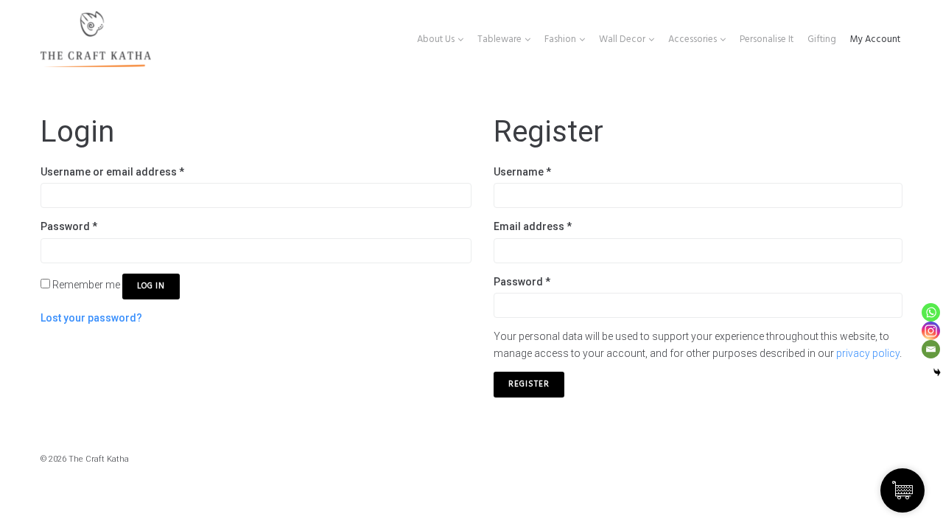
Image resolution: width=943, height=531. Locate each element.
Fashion (560, 39)
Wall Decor (622, 39)
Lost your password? (91, 318)
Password (69, 226)
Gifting (821, 39)
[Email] (931, 349)
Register (529, 384)
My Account (875, 39)
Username (522, 172)
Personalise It (766, 39)
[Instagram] (931, 331)
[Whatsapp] (931, 312)
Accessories (692, 39)
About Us (436, 39)
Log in (151, 286)
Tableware (499, 39)
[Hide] (937, 372)
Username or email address (112, 172)
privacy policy (868, 353)
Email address (533, 226)
